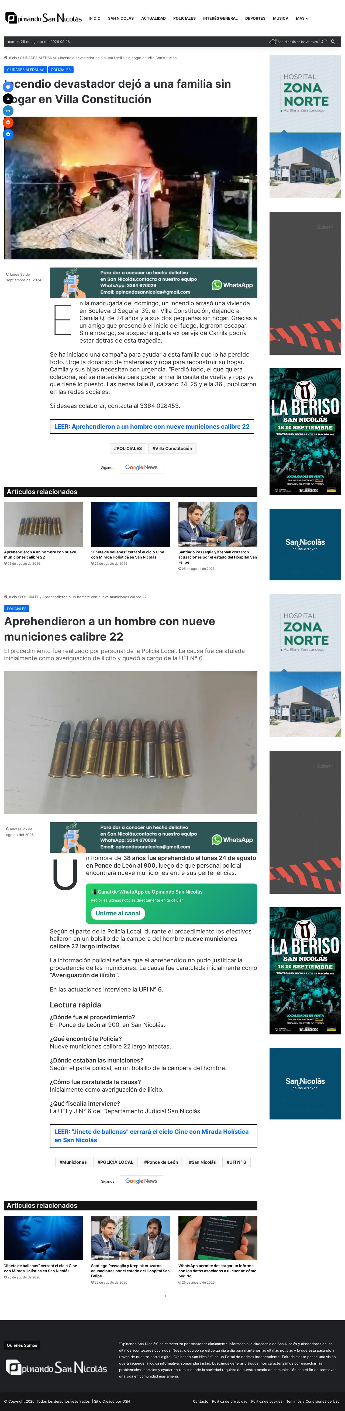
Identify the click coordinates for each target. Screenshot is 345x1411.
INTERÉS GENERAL (220, 18)
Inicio (12, 58)
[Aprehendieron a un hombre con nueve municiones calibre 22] (43, 524)
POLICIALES (184, 18)
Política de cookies (266, 1401)
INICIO (95, 18)
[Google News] (141, 467)
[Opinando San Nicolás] (44, 18)
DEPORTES (255, 18)
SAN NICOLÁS (121, 18)
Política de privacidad (229, 1401)
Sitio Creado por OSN (112, 1401)
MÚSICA (280, 18)
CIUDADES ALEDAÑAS (38, 58)
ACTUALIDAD (153, 18)
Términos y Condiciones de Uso (313, 1401)
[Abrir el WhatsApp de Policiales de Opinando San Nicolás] (153, 295)
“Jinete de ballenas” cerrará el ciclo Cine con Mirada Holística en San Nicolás (127, 554)
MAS (300, 18)
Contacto (200, 1401)
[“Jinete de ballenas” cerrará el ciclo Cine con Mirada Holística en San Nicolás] (130, 524)
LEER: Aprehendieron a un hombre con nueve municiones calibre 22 (152, 426)
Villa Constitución (173, 448)
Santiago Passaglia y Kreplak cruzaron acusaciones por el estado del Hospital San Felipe (217, 557)
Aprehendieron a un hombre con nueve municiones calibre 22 (40, 554)
